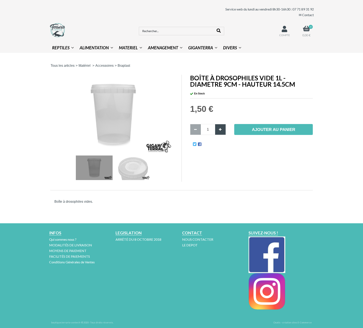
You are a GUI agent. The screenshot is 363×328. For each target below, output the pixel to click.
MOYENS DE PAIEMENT (68, 251)
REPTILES (61, 47)
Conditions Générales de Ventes (72, 262)
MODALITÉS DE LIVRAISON (70, 245)
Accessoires (104, 65)
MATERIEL (128, 47)
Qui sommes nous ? (62, 239)
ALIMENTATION (94, 47)
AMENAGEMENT (163, 47)
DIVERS (230, 47)
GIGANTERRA (200, 47)
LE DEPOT (190, 245)
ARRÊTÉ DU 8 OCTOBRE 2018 (138, 239)
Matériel (85, 65)
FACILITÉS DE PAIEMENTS (69, 256)
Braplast (124, 65)
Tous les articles (63, 65)
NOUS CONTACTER (197, 239)
